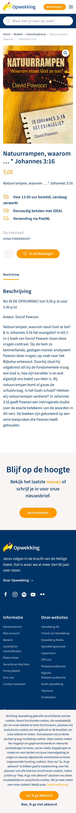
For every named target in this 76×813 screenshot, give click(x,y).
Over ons (8, 677)
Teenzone (47, 691)
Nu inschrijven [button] (38, 512)
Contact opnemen (14, 684)
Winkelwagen (54, 7)
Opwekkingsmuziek (53, 646)
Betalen (8, 640)
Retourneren (11, 658)
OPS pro (46, 660)
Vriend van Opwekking (55, 633)
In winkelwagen (41, 253)
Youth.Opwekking (52, 684)
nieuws (53, 481)
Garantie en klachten (16, 664)
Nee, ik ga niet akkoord (39, 804)
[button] (71, 7)
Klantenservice (12, 627)
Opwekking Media (52, 640)
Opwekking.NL (50, 627)
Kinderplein (48, 697)
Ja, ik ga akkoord (39, 795)
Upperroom (48, 653)
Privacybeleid (11, 671)
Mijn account (11, 633)
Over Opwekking (16, 580)
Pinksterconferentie (53, 666)
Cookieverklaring (57, 785)
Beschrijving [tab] (11, 274)
